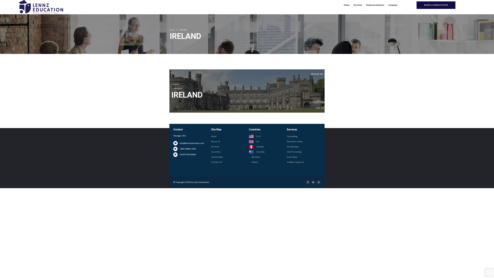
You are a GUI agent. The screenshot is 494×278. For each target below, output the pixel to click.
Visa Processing (294, 151)
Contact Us (216, 162)
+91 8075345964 (187, 154)
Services (215, 146)
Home (214, 136)
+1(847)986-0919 (187, 148)
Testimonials (217, 157)
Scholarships (293, 146)
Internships (292, 157)
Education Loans (295, 141)
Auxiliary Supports (295, 162)
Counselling (292, 136)
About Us (215, 141)
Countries (215, 151)
